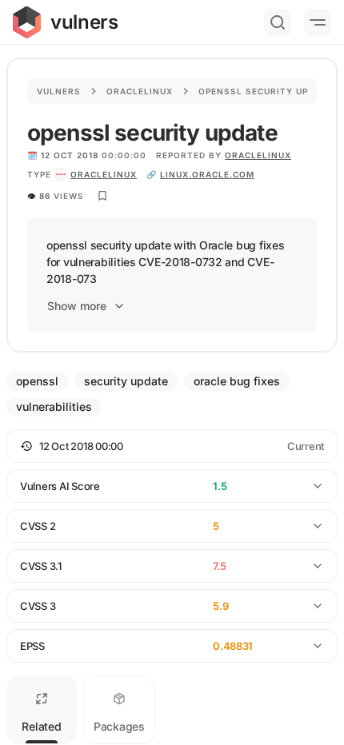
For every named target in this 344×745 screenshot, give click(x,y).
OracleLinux (258, 155)
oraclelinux (103, 174)
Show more (76, 306)
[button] (172, 446)
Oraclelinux (139, 91)
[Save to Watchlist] (102, 196)
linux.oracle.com (207, 174)
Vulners (59, 91)
